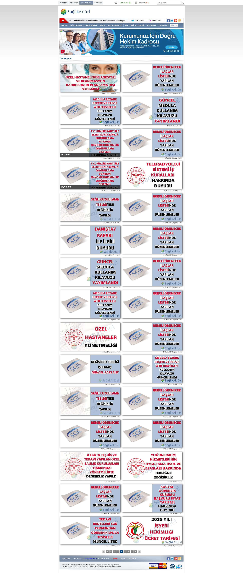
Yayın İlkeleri (77, 558)
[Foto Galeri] (138, 20)
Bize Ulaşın (132, 558)
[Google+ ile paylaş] (175, 20)
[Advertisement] (46, 45)
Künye (123, 558)
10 (132, 551)
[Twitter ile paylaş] (171, 20)
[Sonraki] (139, 551)
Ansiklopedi (63, 2)
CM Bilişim (117, 566)
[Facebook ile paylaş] (168, 20)
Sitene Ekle (98, 2)
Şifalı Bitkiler (74, 2)
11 (135, 551)
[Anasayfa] (64, 20)
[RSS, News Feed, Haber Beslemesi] (179, 20)
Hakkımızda (66, 558)
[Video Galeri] (155, 20)
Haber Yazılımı (109, 566)
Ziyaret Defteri (104, 558)
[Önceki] (103, 551)
